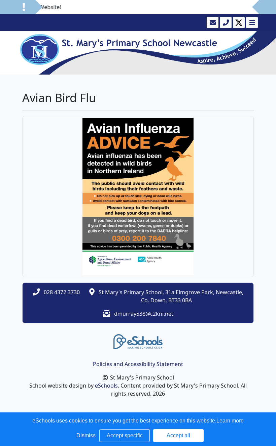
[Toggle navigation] (251, 22)
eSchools (106, 385)
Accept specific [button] (125, 435)
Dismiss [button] (86, 435)
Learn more (230, 420)
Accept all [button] (178, 435)
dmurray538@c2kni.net (143, 313)
